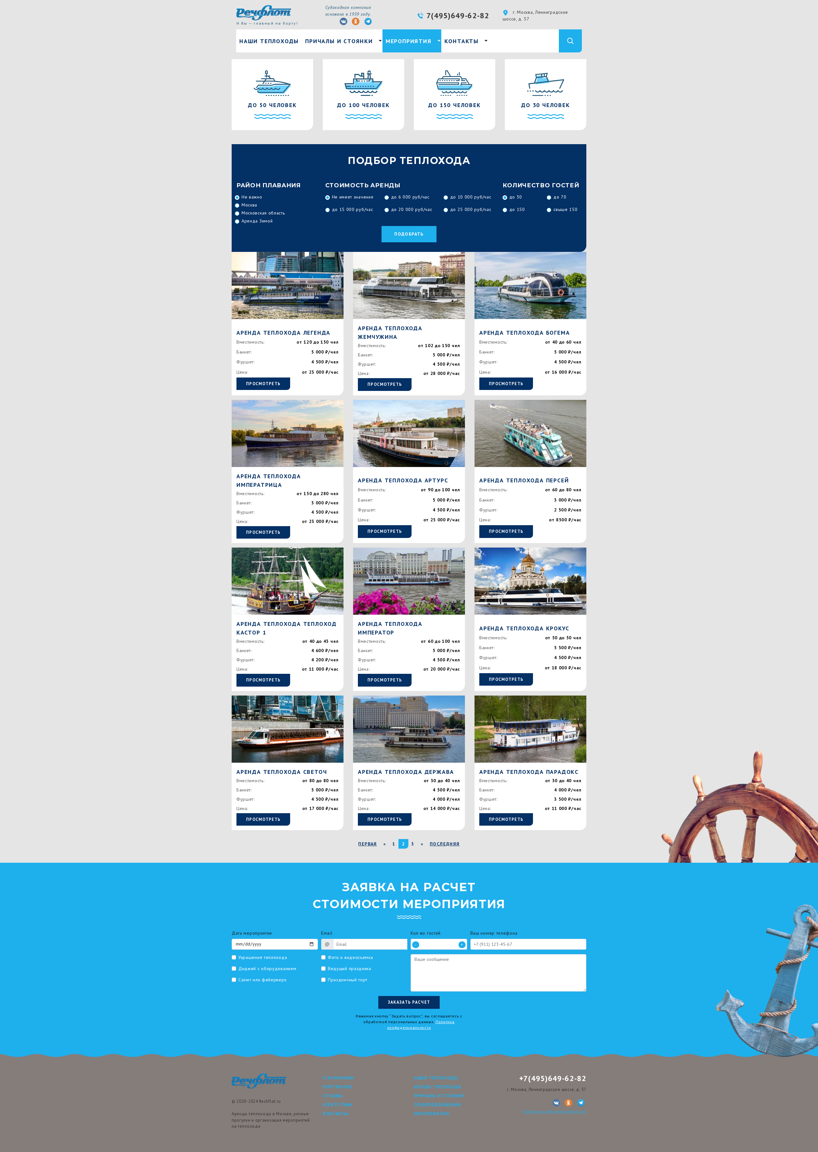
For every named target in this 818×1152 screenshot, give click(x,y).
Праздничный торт (347, 980)
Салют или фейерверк (262, 980)
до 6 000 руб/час (410, 197)
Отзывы (333, 1096)
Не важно (252, 197)
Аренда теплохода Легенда (283, 332)
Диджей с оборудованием (267, 968)
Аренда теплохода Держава (406, 771)
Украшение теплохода (262, 957)
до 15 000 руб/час (352, 209)
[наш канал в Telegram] (368, 21)
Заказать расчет (409, 1002)
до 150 (517, 209)
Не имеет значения (353, 197)
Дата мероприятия (252, 933)
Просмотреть (263, 383)
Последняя (445, 844)
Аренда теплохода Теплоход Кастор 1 (286, 628)
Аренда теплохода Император (390, 628)
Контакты (461, 41)
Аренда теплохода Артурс (403, 480)
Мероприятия (409, 41)
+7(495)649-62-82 (552, 1078)
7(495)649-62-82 (458, 15)
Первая (367, 844)
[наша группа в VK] (343, 21)
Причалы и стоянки (339, 41)
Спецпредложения (437, 1105)
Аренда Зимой (257, 221)
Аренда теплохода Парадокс (529, 771)
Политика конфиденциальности (554, 1111)
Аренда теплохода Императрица (268, 480)
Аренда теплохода (437, 1087)
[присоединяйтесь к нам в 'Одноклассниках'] (355, 21)
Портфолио (337, 1087)
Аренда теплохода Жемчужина (390, 332)
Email (327, 933)
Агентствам (338, 1105)
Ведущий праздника (349, 968)
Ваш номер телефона (494, 933)
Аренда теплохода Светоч (281, 771)
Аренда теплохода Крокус (524, 628)
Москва (249, 205)
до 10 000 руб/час (470, 197)
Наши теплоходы (269, 41)
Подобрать (409, 234)
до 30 (515, 197)
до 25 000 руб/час (470, 209)
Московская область (263, 213)
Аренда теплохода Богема (524, 332)
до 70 (560, 197)
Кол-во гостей (426, 933)
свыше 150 (565, 209)
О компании (338, 1078)
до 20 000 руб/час (411, 209)
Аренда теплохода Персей (524, 480)
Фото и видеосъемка (350, 957)
